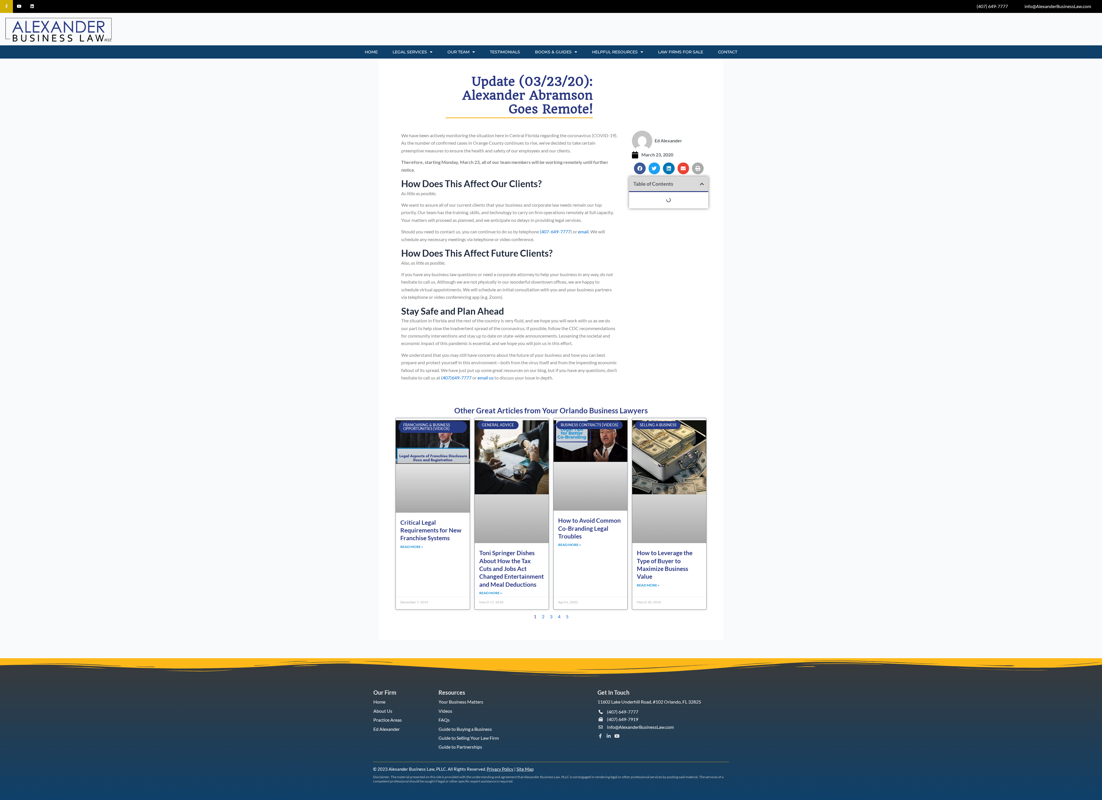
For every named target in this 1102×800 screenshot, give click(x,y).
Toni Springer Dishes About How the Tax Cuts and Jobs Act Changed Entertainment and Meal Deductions (511, 568)
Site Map (525, 769)
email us (486, 377)
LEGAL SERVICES (410, 52)
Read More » (411, 547)
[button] (640, 168)
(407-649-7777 (555, 231)
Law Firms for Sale (680, 52)
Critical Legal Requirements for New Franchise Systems (430, 530)
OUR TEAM (458, 52)
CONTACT (727, 52)
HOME (371, 52)
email (583, 231)
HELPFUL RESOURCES (615, 52)
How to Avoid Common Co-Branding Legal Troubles (589, 528)
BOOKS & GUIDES (553, 52)
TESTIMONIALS (505, 52)
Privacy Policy (500, 769)
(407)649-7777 (456, 377)
